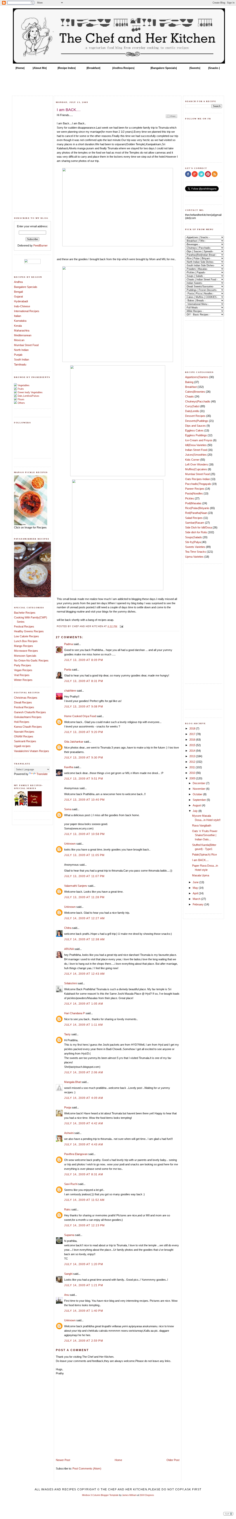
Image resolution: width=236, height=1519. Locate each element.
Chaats (189, 396)
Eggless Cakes (194, 430)
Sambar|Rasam (194, 522)
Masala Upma (200, 875)
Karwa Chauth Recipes (28, 726)
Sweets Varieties (195, 546)
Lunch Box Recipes (26, 641)
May (196, 887)
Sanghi (68, 1273)
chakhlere (70, 690)
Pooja (67, 1107)
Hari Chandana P (74, 1013)
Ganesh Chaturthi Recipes (30, 712)
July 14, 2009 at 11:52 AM (84, 1199)
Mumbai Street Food (26, 345)
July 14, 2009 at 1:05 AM (83, 1003)
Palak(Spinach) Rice (204, 854)
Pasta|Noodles (194, 493)
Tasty (67, 1034)
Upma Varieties (194, 556)
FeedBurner (40, 245)
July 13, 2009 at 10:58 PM (84, 834)
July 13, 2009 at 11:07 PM (84, 876)
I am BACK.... (200, 860)
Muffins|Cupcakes (196, 469)
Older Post (172, 1460)
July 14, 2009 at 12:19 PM (84, 1225)
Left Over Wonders (196, 464)
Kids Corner (192, 459)
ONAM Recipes (23, 736)
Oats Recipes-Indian (197, 479)
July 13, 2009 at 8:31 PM (83, 681)
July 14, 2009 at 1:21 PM (83, 1285)
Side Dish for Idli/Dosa (198, 527)
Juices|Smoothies (196, 454)
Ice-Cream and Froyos (198, 440)
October (198, 794)
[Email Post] (121, 626)
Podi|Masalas (193, 503)
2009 (192, 778)
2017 (192, 734)
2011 (192, 767)
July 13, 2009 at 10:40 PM (84, 799)
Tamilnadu (20, 364)
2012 (192, 761)
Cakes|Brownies (195, 391)
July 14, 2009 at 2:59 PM (83, 1340)
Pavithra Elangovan (76, 1154)
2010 (192, 772)
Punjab (18, 354)
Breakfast (191, 386)
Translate (42, 773)
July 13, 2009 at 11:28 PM (84, 897)
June (196, 882)
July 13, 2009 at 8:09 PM (83, 659)
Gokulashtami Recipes (27, 717)
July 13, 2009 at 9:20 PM (83, 732)
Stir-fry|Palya (193, 542)
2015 (192, 745)
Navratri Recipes (24, 731)
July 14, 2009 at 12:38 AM (84, 939)
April (196, 893)
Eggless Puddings (196, 435)
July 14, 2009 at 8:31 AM (83, 1174)
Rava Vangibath (201, 825)
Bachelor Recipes (24, 612)
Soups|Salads (193, 537)
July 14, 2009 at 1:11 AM (83, 1024)
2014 (192, 750)
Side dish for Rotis (196, 532)
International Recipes (26, 311)
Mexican (19, 340)
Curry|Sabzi (192, 406)
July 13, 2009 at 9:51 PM (83, 778)
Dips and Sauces (195, 425)
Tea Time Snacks (195, 551)
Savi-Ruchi (70, 1183)
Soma (67, 809)
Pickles (189, 498)
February (198, 904)
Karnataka (20, 320)
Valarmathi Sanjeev (75, 885)
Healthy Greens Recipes (29, 631)
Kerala (18, 325)
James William (129, 1495)
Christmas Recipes (25, 697)
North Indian (21, 349)
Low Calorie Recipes (26, 636)
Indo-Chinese (22, 306)
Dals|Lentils (192, 411)
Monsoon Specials (25, 655)
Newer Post (63, 1460)
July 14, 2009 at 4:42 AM (83, 1123)
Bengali (18, 291)
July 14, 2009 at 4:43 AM (83, 1144)
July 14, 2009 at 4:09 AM (83, 1097)
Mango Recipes (23, 645)
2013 (192, 756)
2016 (192, 739)
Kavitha (68, 767)
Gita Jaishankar (73, 741)
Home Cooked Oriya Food (80, 716)
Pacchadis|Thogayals (198, 483)
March (197, 898)
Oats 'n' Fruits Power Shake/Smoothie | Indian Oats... (204, 835)
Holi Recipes (21, 721)
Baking (189, 382)
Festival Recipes (24, 626)
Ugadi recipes (22, 746)
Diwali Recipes (23, 702)
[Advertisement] (118, 81)
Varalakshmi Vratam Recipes (31, 751)
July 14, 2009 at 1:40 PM (83, 1310)
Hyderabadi (21, 301)
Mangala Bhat (72, 1081)
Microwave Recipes (26, 650)
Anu (66, 1294)
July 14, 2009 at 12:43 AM (84, 973)
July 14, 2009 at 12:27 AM (84, 918)
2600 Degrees (147, 1495)
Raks (67, 1209)
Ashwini (69, 1132)
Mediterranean (22, 335)
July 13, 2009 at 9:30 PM (83, 757)
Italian (17, 315)
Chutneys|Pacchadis (197, 401)
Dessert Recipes (195, 415)
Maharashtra (21, 330)
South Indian (21, 359)
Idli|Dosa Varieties (196, 445)
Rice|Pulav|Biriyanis (197, 508)
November (199, 788)
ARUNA (69, 948)
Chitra (67, 927)
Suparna (69, 1234)
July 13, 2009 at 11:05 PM (84, 855)
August (197, 805)
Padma (68, 644)
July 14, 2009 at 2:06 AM (83, 1072)
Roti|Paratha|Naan (196, 512)
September (200, 799)
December (199, 783)
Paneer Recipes (194, 488)
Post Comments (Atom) (86, 1468)
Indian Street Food (196, 449)
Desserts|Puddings (196, 420)
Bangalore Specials (25, 286)
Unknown (70, 843)
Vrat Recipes (22, 675)
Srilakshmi (70, 983)
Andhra (18, 281)
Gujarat (18, 296)
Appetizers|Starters (196, 377)
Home (118, 1460)
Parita (67, 669)
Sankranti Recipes (25, 741)
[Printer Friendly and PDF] (171, 117)
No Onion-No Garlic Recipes (31, 660)
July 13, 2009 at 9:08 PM (83, 706)
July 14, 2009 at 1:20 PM (83, 1264)
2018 (192, 728)
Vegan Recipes (23, 670)
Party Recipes (22, 665)
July (195, 810)
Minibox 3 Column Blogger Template (100, 1495)
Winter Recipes (23, 679)
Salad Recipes (194, 517)
